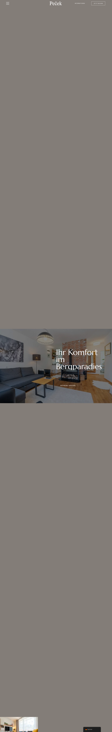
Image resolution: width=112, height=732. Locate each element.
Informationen (80, 3)
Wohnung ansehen (68, 385)
